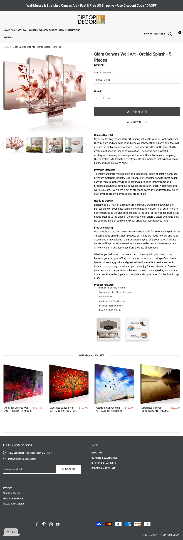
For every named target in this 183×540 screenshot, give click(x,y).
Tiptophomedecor (168, 534)
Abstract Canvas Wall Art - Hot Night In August (18, 409)
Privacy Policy (11, 493)
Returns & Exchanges (104, 458)
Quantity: (98, 91)
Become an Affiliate (103, 468)
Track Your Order (13, 504)
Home (7, 30)
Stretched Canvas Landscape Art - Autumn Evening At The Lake (155, 409)
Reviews (8, 37)
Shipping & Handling (104, 463)
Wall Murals (30, 30)
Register (159, 33)
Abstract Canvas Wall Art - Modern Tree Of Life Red (63, 409)
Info (61, 30)
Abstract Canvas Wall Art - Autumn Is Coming (109, 409)
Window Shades (48, 30)
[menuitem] (7, 30)
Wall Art (16, 30)
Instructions (72, 30)
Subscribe (68, 469)
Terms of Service (13, 498)
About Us (97, 452)
